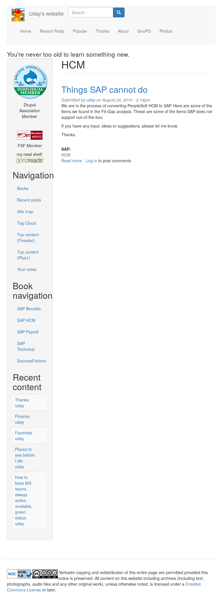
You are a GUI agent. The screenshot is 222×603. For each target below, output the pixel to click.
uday (19, 405)
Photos (166, 31)
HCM (66, 155)
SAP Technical (25, 346)
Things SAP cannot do (104, 89)
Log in (91, 160)
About (123, 31)
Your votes (26, 269)
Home (25, 31)
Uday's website (46, 13)
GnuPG (144, 31)
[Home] (20, 14)
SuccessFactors (31, 361)
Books (22, 188)
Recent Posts (52, 31)
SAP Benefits (29, 308)
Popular (80, 31)
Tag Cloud (26, 223)
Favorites (23, 433)
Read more (71, 160)
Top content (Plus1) (28, 255)
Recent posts (29, 200)
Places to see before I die (25, 455)
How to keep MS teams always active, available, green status (23, 497)
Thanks (102, 31)
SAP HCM (26, 320)
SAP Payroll (27, 332)
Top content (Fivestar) (28, 237)
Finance (22, 416)
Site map (25, 211)
